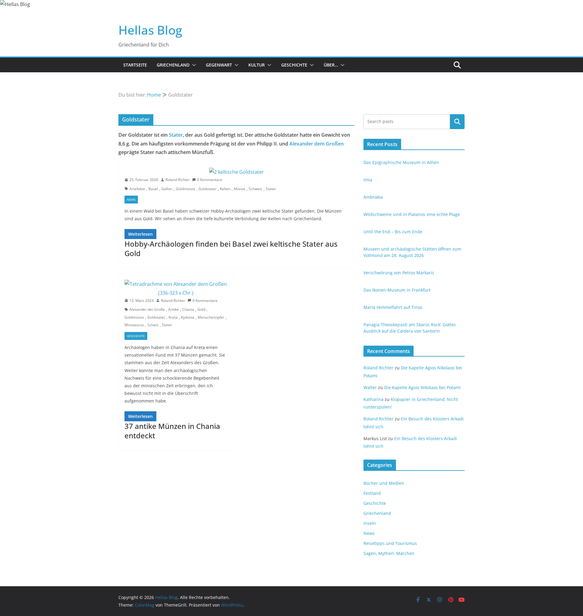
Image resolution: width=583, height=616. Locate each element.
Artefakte (137, 188)
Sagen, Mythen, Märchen (388, 553)
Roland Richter (177, 179)
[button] (192, 65)
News (131, 199)
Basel (153, 188)
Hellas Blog (150, 30)
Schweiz (255, 188)
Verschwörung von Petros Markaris (398, 272)
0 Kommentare (209, 179)
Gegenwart (219, 65)
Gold (201, 309)
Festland (372, 493)
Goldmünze (185, 188)
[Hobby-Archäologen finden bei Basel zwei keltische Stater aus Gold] (236, 172)
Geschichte (294, 65)
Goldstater (207, 188)
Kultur (256, 65)
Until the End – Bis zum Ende (392, 231)
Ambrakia (373, 197)
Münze (239, 188)
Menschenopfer (211, 317)
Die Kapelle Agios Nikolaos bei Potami (422, 387)
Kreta (173, 317)
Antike (173, 309)
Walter (370, 387)
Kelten (225, 188)
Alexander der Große (147, 309)
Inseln (369, 523)
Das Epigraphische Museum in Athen (401, 162)
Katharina (373, 399)
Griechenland (173, 65)
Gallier (166, 188)
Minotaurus (134, 324)
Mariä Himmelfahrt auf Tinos (392, 307)
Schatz (153, 324)
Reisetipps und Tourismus (390, 543)
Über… (331, 65)
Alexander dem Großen (316, 143)
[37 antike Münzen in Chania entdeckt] (175, 288)
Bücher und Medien (383, 483)
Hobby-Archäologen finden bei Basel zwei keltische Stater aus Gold (231, 248)
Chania (188, 309)
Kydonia (187, 317)
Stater (176, 135)
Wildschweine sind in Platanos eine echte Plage (411, 214)
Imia (367, 180)
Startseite (135, 65)
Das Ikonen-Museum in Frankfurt (397, 290)
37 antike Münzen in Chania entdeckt (172, 430)
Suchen (457, 121)
